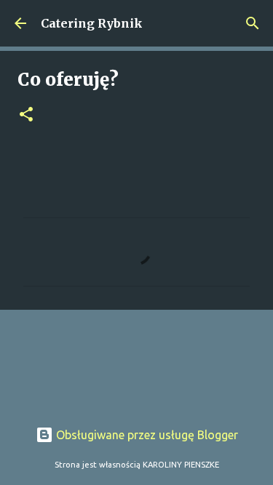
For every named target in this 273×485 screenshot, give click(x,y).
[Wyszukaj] (252, 23)
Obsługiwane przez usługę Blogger (145, 434)
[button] (26, 115)
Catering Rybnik (92, 23)
